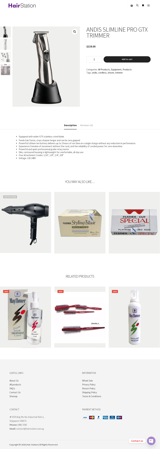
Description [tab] (70, 125)
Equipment (116, 69)
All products (15, 384)
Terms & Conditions (91, 396)
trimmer (119, 72)
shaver (111, 72)
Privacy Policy (88, 384)
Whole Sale (87, 380)
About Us (14, 380)
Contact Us (15, 392)
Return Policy (88, 388)
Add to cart (127, 59)
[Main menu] (148, 5)
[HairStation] (22, 5)
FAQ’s (12, 388)
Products (127, 69)
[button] (75, 31)
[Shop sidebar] (132, 5)
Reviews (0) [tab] (86, 125)
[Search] (137, 5)
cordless (102, 72)
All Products (104, 69)
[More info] (143, 5)
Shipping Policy (89, 392)
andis (94, 72)
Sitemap (14, 396)
